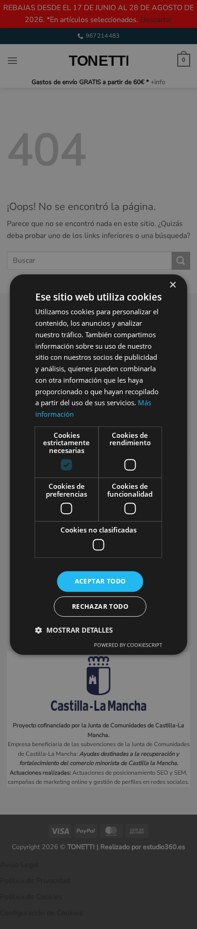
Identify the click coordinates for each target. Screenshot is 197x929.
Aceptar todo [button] (100, 581)
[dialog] (98, 464)
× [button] (172, 285)
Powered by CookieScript (128, 644)
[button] (74, 630)
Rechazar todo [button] (100, 606)
